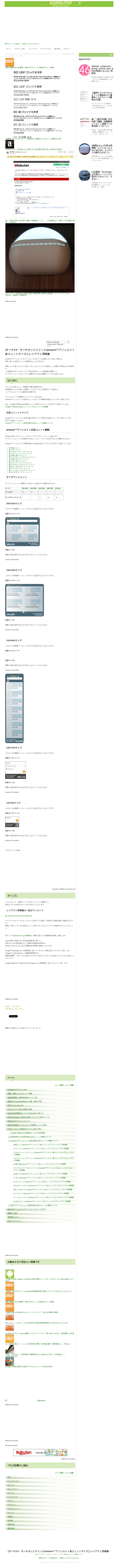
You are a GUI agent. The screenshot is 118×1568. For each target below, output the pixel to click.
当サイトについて (14, 1221)
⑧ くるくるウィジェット (18, 461)
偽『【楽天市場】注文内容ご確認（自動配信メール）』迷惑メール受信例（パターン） (101, 122)
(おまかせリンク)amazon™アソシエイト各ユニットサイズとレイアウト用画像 (42, 1201)
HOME (7, 54)
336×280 (33, 488)
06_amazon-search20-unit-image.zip (18, 916)
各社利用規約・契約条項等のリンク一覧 (22, 1097)
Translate (59, 344)
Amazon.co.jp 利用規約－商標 (26, 935)
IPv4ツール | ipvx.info (15, 1105)
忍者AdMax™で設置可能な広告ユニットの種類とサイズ (31, 1137)
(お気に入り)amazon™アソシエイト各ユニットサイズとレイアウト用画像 (40, 1174)
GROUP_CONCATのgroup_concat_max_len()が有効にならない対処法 (102, 69)
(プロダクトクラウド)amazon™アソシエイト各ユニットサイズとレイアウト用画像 (43, 1186)
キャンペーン (13, 1489)
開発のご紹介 (13, 1213)
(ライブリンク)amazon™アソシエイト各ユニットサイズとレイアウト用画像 (41, 1193)
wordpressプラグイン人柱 (17, 1089)
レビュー (11, 1513)
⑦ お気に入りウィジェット (19, 459)
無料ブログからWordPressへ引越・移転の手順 (25, 1101)
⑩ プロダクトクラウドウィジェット (22, 465)
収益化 (10, 1516)
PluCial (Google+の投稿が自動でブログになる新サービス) (29, 1117)
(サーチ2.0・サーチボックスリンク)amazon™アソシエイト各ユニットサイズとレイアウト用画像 (43, 1169)
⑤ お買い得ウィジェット (18, 455)
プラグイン (12, 1505)
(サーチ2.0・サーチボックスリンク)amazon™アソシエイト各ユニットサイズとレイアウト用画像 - (59, 1551)
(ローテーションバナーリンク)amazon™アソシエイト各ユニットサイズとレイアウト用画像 (43, 1159)
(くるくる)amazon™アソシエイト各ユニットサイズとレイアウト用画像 (39, 1178)
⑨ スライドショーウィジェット (20, 463)
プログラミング (13, 1509)
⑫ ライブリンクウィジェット (19, 468)
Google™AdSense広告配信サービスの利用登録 (28, 1133)
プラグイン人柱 (19, 49)
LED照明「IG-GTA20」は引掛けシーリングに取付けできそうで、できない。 (102, 175)
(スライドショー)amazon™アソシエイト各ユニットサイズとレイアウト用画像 (42, 1182)
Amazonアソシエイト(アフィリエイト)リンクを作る (27, 1209)
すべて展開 (59, 1085)
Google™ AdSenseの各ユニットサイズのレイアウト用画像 (26, 407)
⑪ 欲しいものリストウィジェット (21, 466)
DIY (9, 1477)
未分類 (10, 1520)
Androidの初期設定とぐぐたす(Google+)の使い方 (26, 1113)
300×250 (25, 488)
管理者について (13, 1217)
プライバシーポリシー (52, 1554)
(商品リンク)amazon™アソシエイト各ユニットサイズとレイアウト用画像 (40, 1145)
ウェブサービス (45, 49)
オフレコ (66, 49)
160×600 (41, 488)
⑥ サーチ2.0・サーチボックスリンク (22, 457)
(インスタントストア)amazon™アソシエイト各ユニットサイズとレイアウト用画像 (43, 1197)
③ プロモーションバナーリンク (20, 452)
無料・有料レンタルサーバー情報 (20, 1093)
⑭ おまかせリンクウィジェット (20, 472)
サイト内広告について (66, 1554)
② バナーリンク (15, 450)
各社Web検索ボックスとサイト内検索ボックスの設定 (27, 1125)
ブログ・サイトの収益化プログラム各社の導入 (27, 54)
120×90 (57, 488)
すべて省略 (70, 1085)
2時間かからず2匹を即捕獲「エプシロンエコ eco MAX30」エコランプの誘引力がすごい (102, 149)
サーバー (11, 1493)
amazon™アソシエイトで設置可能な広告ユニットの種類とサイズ (29, 423)
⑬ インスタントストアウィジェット (22, 470)
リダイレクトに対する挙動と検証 (20, 1109)
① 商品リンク (14, 448)
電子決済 (57, 49)
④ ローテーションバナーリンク (20, 453)
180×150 (50, 488)
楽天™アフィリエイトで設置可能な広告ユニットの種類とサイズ (34, 1205)
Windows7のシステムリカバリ (19, 1121)
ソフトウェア (32, 49)
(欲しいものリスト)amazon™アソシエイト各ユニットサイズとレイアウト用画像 (42, 1189)
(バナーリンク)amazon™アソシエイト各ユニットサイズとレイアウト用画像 (41, 1148)
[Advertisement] (59, 25)
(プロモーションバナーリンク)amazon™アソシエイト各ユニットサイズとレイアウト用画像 (43, 1153)
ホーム (8, 49)
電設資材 (11, 1528)
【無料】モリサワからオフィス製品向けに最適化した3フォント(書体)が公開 (101, 96)
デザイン (11, 1501)
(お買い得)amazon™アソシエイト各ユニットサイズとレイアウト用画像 (39, 1164)
